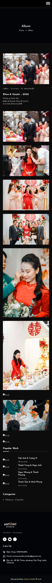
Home (21, 30)
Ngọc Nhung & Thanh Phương (28, 473)
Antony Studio (29, 579)
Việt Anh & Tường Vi (27, 458)
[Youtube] (10, 539)
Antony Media (29, 88)
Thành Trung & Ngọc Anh (30, 465)
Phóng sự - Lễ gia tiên (14, 499)
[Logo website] (10, 525)
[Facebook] (5, 539)
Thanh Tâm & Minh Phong (30, 482)
